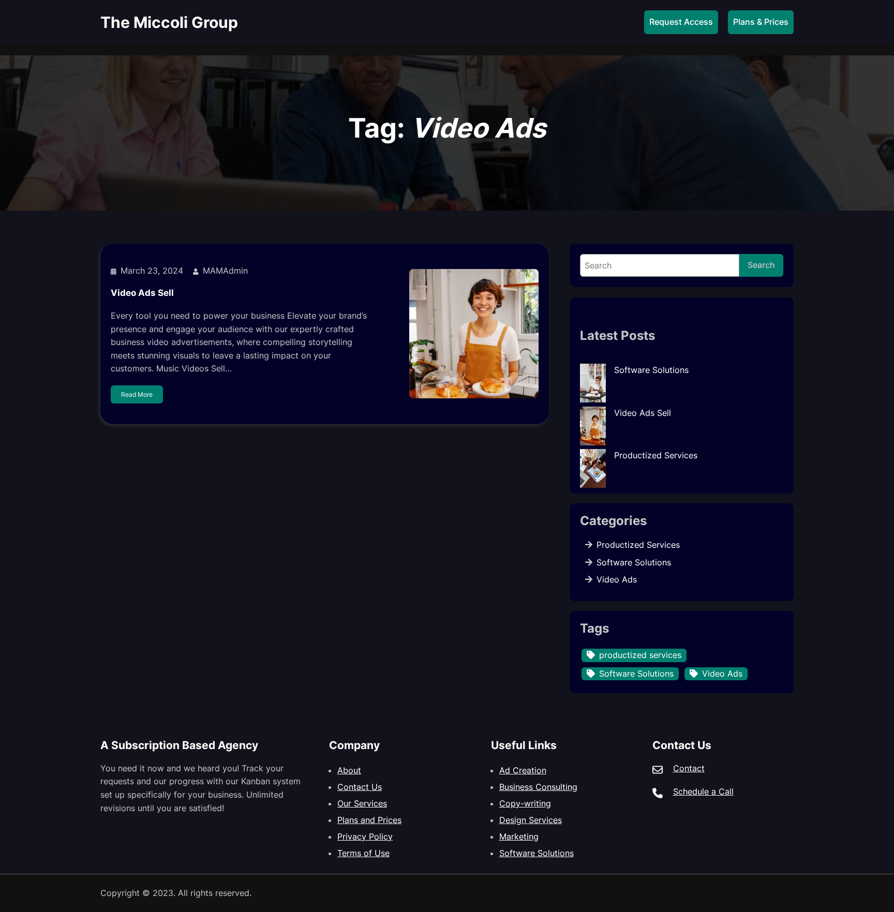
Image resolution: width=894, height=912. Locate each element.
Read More (137, 394)
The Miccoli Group (169, 22)
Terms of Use (363, 853)
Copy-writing (525, 803)
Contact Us (359, 787)
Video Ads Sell (142, 293)
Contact (689, 768)
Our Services (362, 803)
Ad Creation (522, 770)
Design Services (530, 820)
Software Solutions (651, 370)
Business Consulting (538, 787)
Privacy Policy (365, 836)
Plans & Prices (760, 22)
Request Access (681, 22)
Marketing (519, 836)
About (349, 770)
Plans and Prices (369, 820)
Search (761, 265)
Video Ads (617, 579)
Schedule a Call (703, 791)
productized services (640, 655)
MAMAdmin (225, 270)
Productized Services (655, 455)
